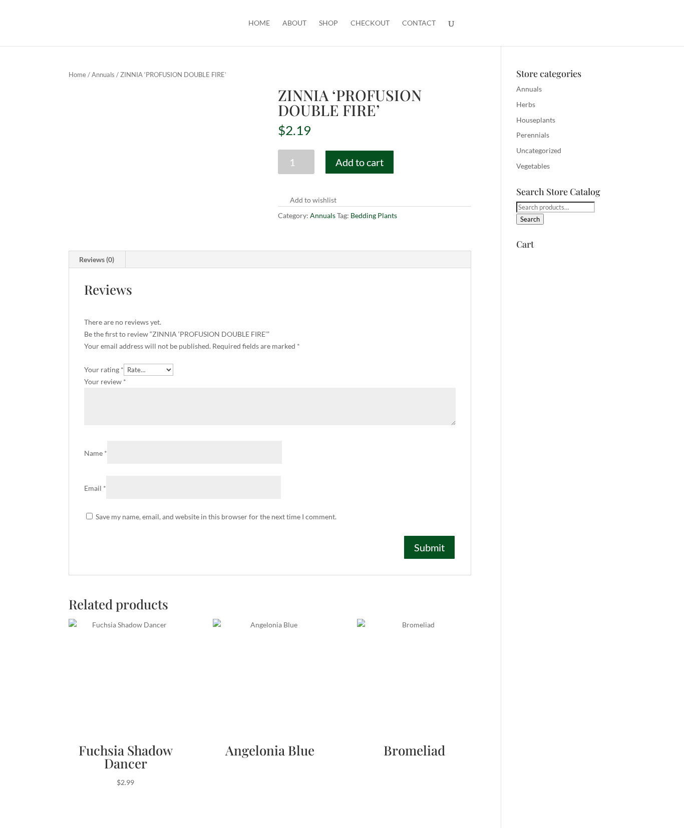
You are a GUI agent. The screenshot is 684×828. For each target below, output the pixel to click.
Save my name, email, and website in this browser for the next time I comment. (216, 516)
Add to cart (359, 162)
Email (95, 488)
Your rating (104, 369)
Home (259, 23)
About (294, 23)
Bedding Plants (374, 215)
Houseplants (535, 120)
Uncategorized (538, 150)
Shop (328, 23)
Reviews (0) (96, 259)
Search (530, 219)
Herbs (525, 104)
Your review (105, 381)
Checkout (370, 23)
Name (95, 453)
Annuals (103, 75)
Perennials (532, 135)
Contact (419, 23)
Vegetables (533, 166)
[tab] (97, 259)
